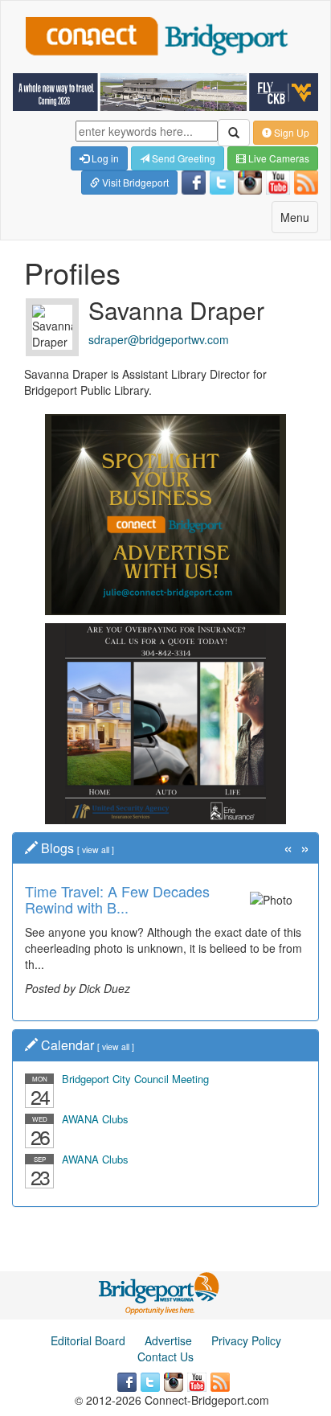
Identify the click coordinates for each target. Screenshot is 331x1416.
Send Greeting (182, 158)
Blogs (57, 848)
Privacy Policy (246, 1340)
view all (95, 849)
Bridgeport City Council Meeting (135, 1078)
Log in (104, 158)
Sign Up (290, 132)
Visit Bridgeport (134, 182)
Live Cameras (277, 158)
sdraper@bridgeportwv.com (158, 339)
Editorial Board (88, 1340)
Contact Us (165, 1356)
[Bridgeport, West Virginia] (159, 1291)
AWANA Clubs (95, 1119)
